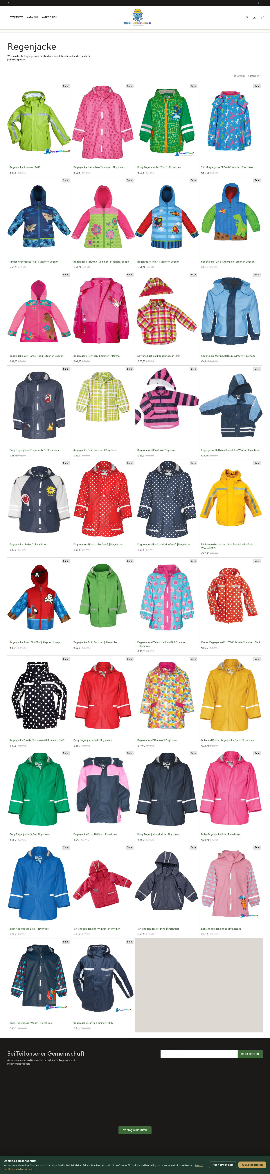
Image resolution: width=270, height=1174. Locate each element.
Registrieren (250, 1054)
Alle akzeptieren (252, 1164)
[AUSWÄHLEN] (65, 156)
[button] (255, 76)
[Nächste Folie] (129, 123)
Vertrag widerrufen (135, 1130)
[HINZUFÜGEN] (65, 251)
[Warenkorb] (263, 17)
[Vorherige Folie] (76, 123)
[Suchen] (247, 17)
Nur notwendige (223, 1164)
